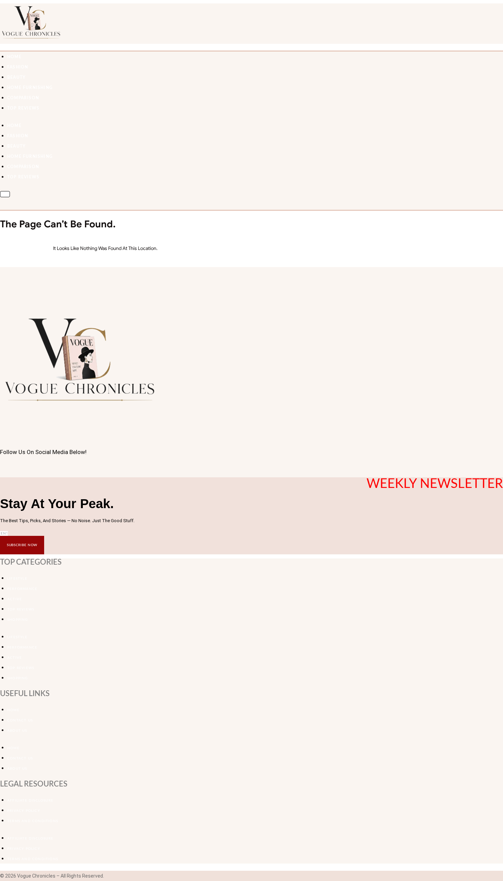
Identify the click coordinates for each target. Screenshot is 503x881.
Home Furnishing (30, 88)
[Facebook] (2, 468)
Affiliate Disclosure (30, 800)
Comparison (23, 98)
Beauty (16, 77)
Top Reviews (23, 108)
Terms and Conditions (32, 821)
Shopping (17, 619)
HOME (14, 57)
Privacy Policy (23, 811)
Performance (22, 589)
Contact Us (20, 720)
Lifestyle (17, 578)
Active (14, 599)
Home (13, 710)
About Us (17, 730)
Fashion (17, 67)
